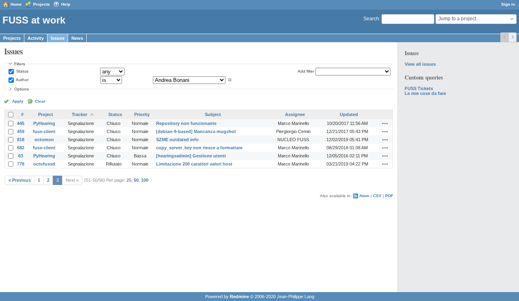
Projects (41, 4)
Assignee (295, 114)
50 (136, 180)
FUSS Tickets (419, 88)
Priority (142, 114)
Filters (19, 64)
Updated (349, 114)
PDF (389, 196)
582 (20, 147)
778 (20, 163)
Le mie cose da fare (425, 93)
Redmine (239, 296)
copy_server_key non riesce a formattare (199, 147)
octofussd (44, 163)
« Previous (20, 180)
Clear (40, 101)
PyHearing (44, 123)
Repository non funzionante (186, 123)
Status (21, 71)
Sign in (508, 4)
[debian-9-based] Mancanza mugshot (196, 131)
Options (21, 89)
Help (65, 4)
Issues (57, 38)
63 (20, 155)
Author (21, 79)
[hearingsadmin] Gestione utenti (191, 155)
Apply (18, 101)
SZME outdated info (177, 139)
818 (20, 139)
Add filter (306, 71)
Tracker (79, 114)
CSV (377, 196)
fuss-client (44, 131)
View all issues (420, 64)
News (77, 38)
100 (144, 180)
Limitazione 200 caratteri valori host (194, 163)
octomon (44, 139)
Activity (36, 38)
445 (20, 123)
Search (371, 19)
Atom (364, 196)
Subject (213, 114)
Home (16, 4)
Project (45, 114)
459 (20, 131)
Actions (385, 123)
